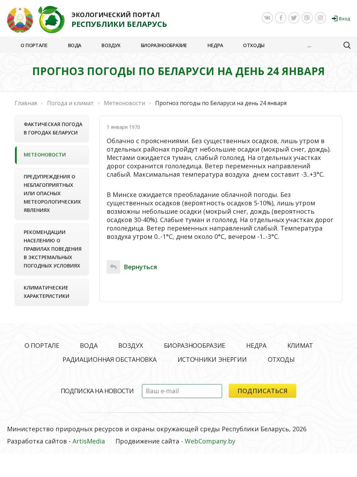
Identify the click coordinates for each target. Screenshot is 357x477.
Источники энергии (212, 359)
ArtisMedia (89, 441)
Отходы (254, 45)
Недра (215, 45)
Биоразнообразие (164, 45)
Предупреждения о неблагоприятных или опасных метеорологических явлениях (52, 193)
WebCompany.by (210, 441)
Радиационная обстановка (109, 359)
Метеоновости (45, 154)
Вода (74, 45)
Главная (26, 103)
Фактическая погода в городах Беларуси (53, 128)
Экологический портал (119, 20)
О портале (34, 45)
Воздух (111, 45)
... (309, 45)
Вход (344, 18)
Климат (300, 345)
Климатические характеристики (46, 291)
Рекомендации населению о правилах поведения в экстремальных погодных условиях (53, 249)
